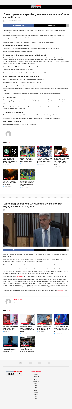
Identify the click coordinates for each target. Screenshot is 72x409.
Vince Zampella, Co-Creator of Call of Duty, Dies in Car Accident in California (44, 328)
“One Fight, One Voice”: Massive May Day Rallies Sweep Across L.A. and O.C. (27, 349)
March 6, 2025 (57, 166)
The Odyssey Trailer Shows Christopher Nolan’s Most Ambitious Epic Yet (10, 349)
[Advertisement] (36, 2)
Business (36, 374)
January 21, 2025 (24, 187)
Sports (40, 155)
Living (36, 385)
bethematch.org (61, 290)
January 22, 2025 (7, 186)
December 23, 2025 (41, 331)
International (36, 381)
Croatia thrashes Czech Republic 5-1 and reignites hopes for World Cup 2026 (26, 159)
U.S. (36, 398)
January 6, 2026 (7, 331)
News (5, 178)
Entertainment (28, 209)
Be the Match (20, 276)
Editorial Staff (10, 209)
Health (35, 378)
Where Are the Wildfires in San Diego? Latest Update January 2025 (9, 182)
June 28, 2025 (6, 164)
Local (36, 387)
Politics (36, 390)
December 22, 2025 (58, 333)
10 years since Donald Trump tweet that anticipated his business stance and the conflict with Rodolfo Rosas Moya (61, 161)
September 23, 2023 (13, 20)
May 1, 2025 (23, 353)
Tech (36, 396)
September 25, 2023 (19, 209)
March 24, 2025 (41, 164)
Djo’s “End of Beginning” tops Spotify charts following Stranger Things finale (10, 328)
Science (36, 392)
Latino (35, 383)
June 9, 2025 (23, 163)
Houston (21, 20)
